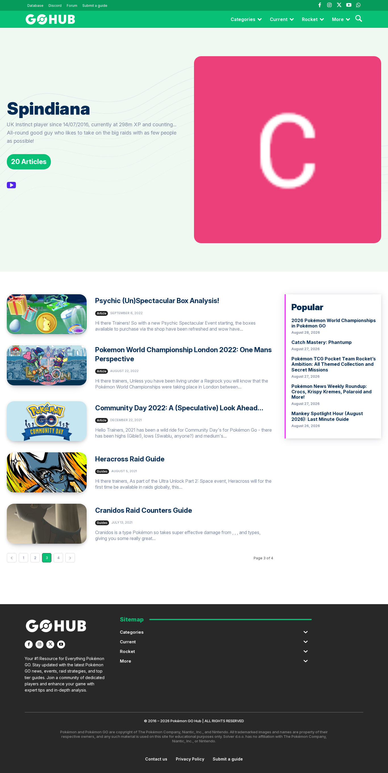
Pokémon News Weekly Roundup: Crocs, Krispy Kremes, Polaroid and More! (331, 391)
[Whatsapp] (358, 5)
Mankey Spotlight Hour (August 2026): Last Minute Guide (327, 416)
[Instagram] (329, 5)
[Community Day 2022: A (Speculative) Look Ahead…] (47, 421)
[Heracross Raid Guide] (47, 472)
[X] (50, 644)
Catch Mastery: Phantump (321, 342)
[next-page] (70, 557)
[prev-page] (11, 557)
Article (101, 313)
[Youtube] (349, 5)
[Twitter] (339, 5)
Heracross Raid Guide (129, 459)
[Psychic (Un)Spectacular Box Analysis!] (47, 314)
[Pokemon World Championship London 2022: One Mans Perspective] (47, 365)
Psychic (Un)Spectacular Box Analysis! (157, 301)
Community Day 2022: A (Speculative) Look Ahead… (179, 408)
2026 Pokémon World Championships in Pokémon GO (333, 323)
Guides (102, 471)
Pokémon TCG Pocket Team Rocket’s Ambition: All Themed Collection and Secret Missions (333, 364)
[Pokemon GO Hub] (50, 19)
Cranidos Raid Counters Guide (143, 510)
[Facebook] (319, 5)
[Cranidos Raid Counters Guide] (47, 524)
